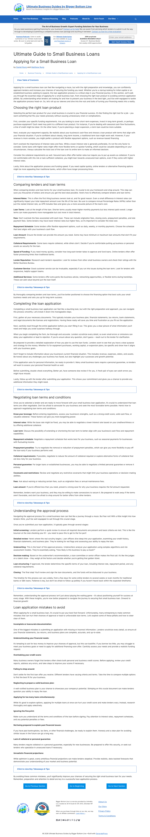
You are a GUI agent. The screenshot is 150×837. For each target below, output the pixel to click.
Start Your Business (30, 19)
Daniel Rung (21, 67)
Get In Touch (99, 19)
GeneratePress (102, 833)
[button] (136, 19)
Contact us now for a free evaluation (106, 32)
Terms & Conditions (107, 816)
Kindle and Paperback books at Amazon (63, 41)
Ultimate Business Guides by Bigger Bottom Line (59, 6)
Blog (64, 19)
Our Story (102, 806)
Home (16, 19)
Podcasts (74, 19)
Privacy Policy (104, 811)
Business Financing (50, 19)
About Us (86, 19)
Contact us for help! (71, 29)
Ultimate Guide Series (64, 37)
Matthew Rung (37, 67)
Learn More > (80, 813)
